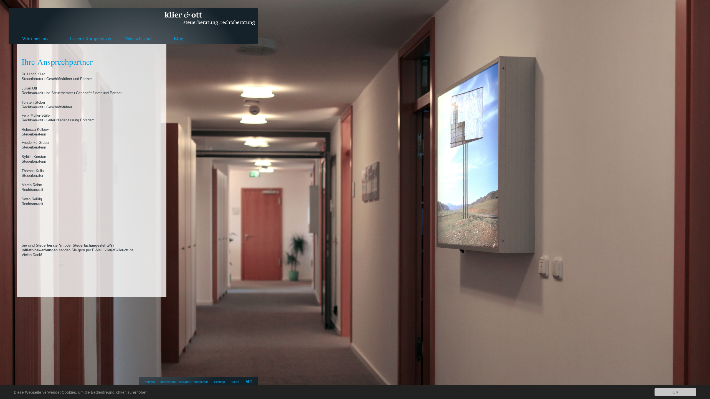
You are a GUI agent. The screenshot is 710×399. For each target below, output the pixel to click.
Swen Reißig (32, 199)
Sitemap (219, 381)
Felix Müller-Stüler (36, 115)
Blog (178, 38)
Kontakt (149, 381)
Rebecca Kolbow (35, 129)
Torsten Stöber (33, 102)
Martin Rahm (32, 185)
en (249, 381)
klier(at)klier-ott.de (119, 250)
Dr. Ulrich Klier (33, 74)
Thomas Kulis (33, 171)
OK (675, 392)
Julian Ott (29, 88)
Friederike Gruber (35, 142)
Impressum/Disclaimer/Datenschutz (184, 381)
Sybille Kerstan (34, 157)
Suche (234, 381)
